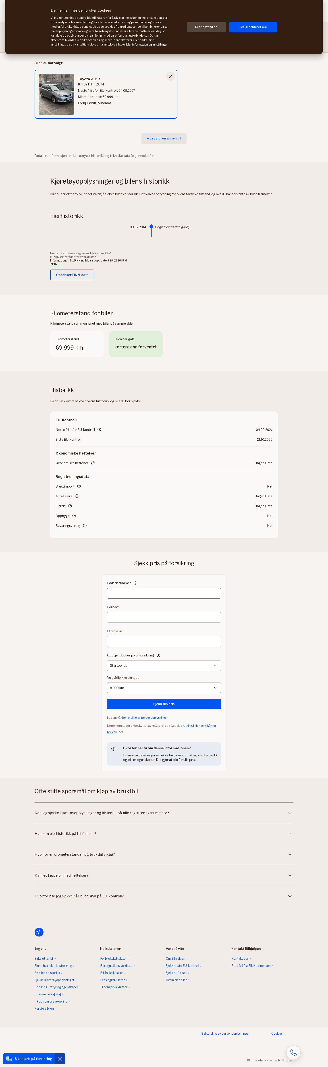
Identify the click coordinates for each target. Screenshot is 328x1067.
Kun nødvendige (206, 27)
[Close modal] (170, 76)
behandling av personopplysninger (145, 718)
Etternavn (114, 631)
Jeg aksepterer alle (253, 27)
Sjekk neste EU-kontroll (182, 966)
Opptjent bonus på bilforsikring (130, 655)
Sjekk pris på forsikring (33, 1059)
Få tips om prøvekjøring (51, 1001)
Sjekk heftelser (176, 973)
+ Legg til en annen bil (164, 138)
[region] (164, 27)
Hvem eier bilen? (177, 980)
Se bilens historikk (47, 973)
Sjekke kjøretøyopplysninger (55, 980)
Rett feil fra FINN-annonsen (251, 966)
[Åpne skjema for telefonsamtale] (293, 1053)
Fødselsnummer (119, 583)
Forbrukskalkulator (113, 959)
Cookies (277, 1034)
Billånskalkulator (111, 973)
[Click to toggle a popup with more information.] (99, 430)
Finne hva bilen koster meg (53, 966)
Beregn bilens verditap (116, 966)
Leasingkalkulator (112, 980)
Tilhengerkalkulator (114, 987)
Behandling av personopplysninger (225, 1034)
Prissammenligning (48, 994)
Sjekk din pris (164, 704)
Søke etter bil (44, 959)
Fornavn (113, 607)
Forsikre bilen (44, 1009)
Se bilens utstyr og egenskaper (56, 987)
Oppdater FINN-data (72, 275)
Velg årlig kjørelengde (123, 677)
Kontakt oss (240, 959)
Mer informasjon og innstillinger (147, 44)
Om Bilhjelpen (175, 959)
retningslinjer (191, 726)
